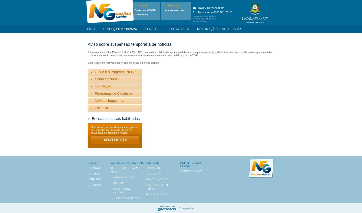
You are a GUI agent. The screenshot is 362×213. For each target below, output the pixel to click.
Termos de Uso (187, 208)
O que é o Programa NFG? (115, 72)
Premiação (153, 168)
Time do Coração (191, 171)
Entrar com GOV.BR (145, 10)
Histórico (101, 108)
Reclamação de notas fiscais (219, 29)
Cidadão (142, 5)
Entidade (173, 5)
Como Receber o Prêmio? (157, 187)
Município (94, 185)
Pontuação (153, 173)
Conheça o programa (120, 29)
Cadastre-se (141, 14)
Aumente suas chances (190, 164)
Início (91, 29)
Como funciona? (107, 79)
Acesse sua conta (175, 10)
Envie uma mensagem (211, 7)
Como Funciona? (157, 179)
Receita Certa (178, 29)
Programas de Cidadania (113, 93)
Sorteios (152, 29)
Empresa (94, 173)
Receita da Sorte (157, 194)
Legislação (103, 86)
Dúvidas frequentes (109, 101)
